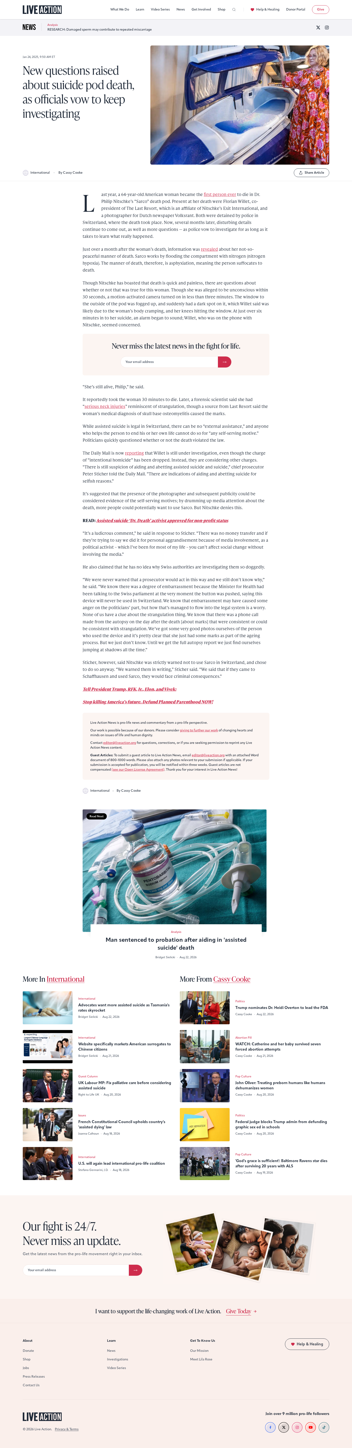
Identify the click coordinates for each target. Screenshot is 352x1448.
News (180, 9)
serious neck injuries (105, 406)
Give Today (238, 1311)
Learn (140, 9)
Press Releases (34, 1377)
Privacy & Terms (67, 1429)
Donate (28, 1351)
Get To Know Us (202, 1341)
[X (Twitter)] (318, 27)
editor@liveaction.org (119, 743)
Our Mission (199, 1351)
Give (320, 9)
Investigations (117, 1359)
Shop (221, 9)
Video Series (160, 9)
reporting (134, 453)
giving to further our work (199, 730)
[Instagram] (326, 27)
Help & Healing (267, 9)
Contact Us (31, 1385)
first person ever (220, 194)
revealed (209, 249)
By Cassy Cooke (70, 173)
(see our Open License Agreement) (138, 770)
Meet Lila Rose (201, 1359)
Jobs (26, 1368)
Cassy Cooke (231, 979)
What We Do (119, 9)
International (40, 173)
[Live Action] (42, 9)
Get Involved (201, 9)
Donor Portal (295, 9)
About (28, 1341)
